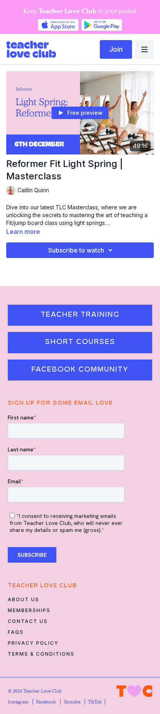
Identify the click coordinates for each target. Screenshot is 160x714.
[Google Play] (102, 25)
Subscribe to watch (76, 250)
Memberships (29, 610)
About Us (23, 599)
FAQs (16, 632)
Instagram (19, 702)
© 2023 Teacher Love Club (35, 691)
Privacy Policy (33, 643)
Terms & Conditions (41, 654)
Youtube (73, 702)
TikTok (95, 702)
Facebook (46, 702)
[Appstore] (58, 25)
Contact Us (28, 621)
